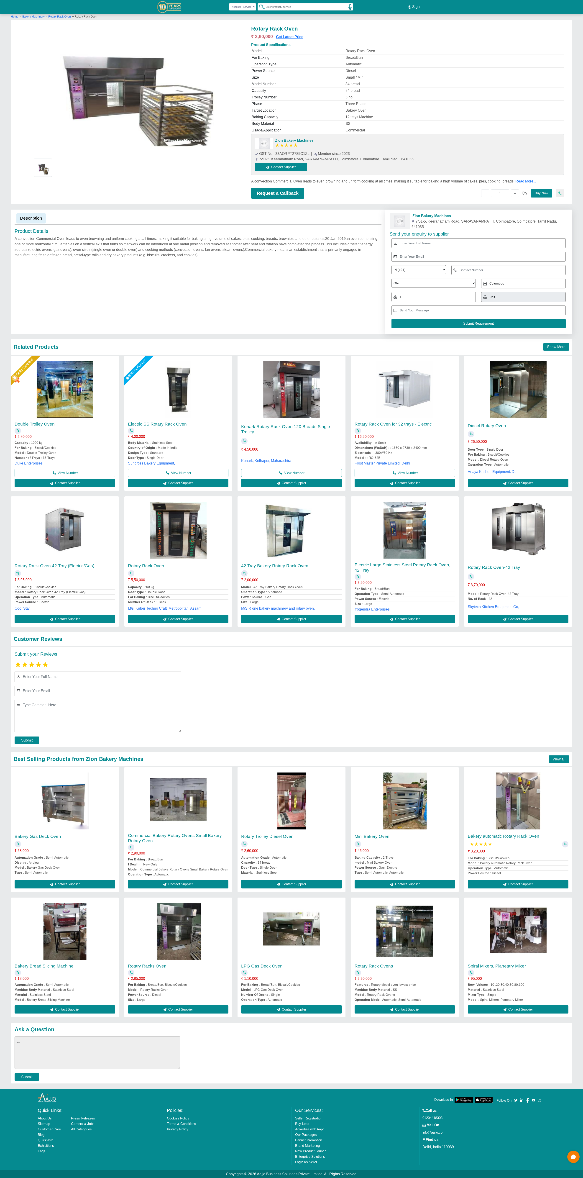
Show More (556, 347)
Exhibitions (46, 1145)
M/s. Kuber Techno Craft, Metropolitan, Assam (164, 608)
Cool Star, (23, 608)
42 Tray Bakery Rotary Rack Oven (274, 565)
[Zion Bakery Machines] (264, 143)
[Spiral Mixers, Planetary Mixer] (518, 931)
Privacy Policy (177, 1129)
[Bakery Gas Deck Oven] (64, 801)
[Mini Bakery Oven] (404, 801)
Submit (27, 740)
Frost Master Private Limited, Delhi (382, 463)
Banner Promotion (308, 1140)
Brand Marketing (307, 1145)
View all (558, 759)
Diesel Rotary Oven (487, 425)
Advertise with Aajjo (309, 1129)
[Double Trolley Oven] (64, 389)
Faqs (41, 1151)
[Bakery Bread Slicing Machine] (64, 931)
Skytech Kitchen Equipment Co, (493, 607)
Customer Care (49, 1129)
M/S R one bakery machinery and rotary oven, (278, 608)
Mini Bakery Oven (372, 836)
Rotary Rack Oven (59, 16)
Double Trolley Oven (35, 424)
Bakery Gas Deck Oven (38, 836)
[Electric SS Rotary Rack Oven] (178, 389)
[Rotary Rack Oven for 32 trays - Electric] (404, 389)
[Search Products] (260, 6)
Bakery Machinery (33, 16)
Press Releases (83, 1118)
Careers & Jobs (83, 1124)
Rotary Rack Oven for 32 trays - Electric (393, 424)
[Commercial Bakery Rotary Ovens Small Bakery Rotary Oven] (178, 801)
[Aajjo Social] (515, 1100)
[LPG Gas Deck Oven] (291, 931)
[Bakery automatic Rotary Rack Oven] (518, 801)
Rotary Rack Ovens (374, 966)
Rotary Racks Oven (147, 966)
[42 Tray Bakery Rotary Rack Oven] (291, 530)
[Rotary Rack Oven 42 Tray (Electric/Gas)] (64, 530)
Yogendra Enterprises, (373, 609)
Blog (41, 1135)
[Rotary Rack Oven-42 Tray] (518, 530)
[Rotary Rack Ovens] (404, 931)
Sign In (417, 7)
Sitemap (44, 1124)
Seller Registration (308, 1118)
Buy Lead (302, 1124)
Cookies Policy (178, 1118)
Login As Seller (306, 1162)
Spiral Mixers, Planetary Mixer (497, 966)
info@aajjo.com (433, 1132)
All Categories (81, 1129)
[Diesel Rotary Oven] (518, 389)
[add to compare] (560, 193)
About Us (45, 1118)
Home (14, 16)
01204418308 (432, 1118)
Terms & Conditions (181, 1124)
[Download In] (464, 1100)
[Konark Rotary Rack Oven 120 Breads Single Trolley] (291, 389)
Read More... (525, 181)
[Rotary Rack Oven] (178, 530)
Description (31, 218)
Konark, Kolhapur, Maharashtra (266, 461)
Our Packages (306, 1135)
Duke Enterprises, (29, 463)
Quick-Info (45, 1140)
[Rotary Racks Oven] (178, 931)
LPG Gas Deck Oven (262, 966)
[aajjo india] (169, 7)
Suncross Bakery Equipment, (151, 463)
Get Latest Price (289, 37)
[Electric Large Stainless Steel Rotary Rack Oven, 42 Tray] (405, 530)
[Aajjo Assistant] (573, 1157)
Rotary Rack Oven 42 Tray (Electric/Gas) (54, 565)
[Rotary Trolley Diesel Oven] (291, 801)
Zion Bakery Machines (294, 140)
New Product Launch (310, 1151)
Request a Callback (278, 193)
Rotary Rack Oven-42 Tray (494, 567)
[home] (47, 1098)
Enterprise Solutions (310, 1156)
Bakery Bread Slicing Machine (44, 966)
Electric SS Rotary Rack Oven (157, 424)
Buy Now (541, 193)
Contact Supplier (67, 483)
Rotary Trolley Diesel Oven (267, 836)
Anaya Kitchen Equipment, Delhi (494, 472)
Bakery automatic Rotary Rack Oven (503, 836)
